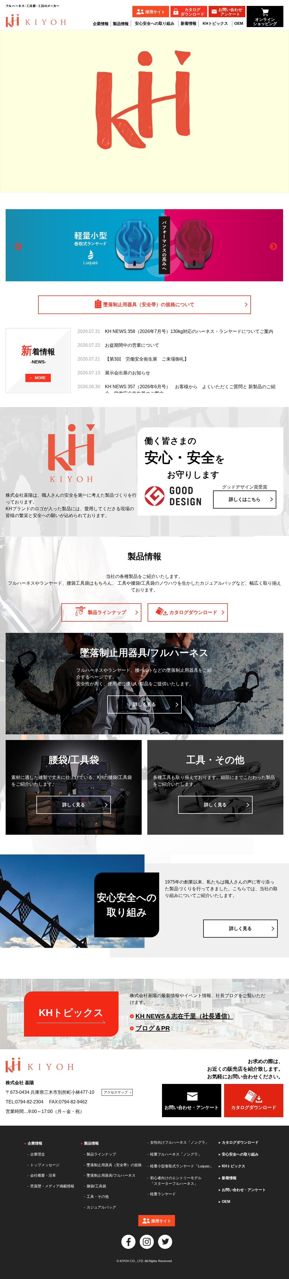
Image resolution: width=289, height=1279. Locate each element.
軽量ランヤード (163, 1194)
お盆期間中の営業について (132, 345)
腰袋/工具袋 (96, 1186)
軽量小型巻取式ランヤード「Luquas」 (181, 1166)
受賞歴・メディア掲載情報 (52, 1186)
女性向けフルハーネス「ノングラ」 (179, 1142)
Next (272, 245)
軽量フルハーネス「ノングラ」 (176, 1154)
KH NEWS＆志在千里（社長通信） (184, 1016)
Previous (17, 245)
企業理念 (37, 1154)
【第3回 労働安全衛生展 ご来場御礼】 (147, 359)
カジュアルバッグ (101, 1207)
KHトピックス (215, 23)
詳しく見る (144, 704)
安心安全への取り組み (154, 23)
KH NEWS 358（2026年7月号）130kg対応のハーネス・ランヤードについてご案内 (189, 331)
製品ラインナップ (101, 1154)
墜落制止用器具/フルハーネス (111, 1175)
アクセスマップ (116, 1092)
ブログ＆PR (152, 1028)
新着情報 (188, 23)
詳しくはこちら (244, 499)
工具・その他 (98, 1196)
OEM (238, 23)
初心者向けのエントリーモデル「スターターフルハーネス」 (176, 1181)
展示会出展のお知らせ (127, 372)
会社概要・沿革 (43, 1175)
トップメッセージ (45, 1165)
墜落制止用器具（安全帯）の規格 (114, 1165)
